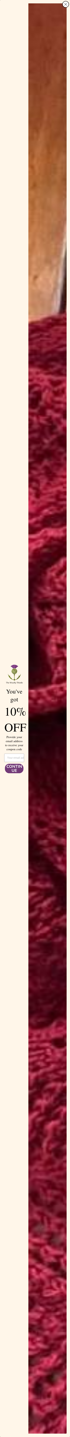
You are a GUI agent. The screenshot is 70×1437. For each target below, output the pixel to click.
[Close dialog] (66, 4)
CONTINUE (14, 768)
